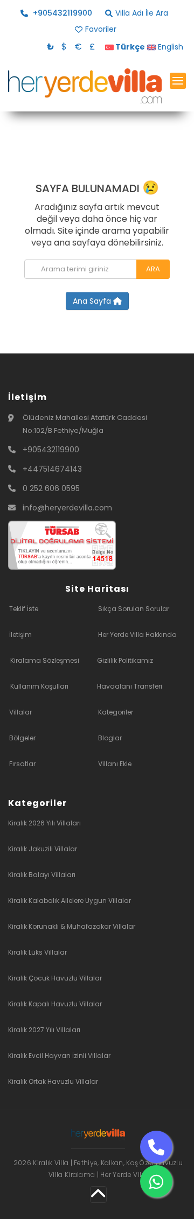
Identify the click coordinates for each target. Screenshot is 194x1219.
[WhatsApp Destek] (156, 1181)
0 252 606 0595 (51, 488)
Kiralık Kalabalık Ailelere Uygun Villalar (69, 900)
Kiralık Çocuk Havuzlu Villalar (55, 978)
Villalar (20, 712)
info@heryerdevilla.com (67, 507)
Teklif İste (23, 608)
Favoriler (100, 29)
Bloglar (110, 737)
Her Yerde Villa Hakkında (137, 634)
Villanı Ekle (114, 763)
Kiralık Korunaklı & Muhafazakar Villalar (71, 926)
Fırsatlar (22, 763)
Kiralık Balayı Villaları (41, 874)
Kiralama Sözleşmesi (44, 660)
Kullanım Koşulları (39, 686)
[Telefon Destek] (156, 1147)
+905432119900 (51, 449)
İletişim (20, 634)
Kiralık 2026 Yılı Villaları (44, 823)
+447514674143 (52, 469)
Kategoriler (115, 712)
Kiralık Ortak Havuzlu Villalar (53, 1081)
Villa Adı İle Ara (141, 13)
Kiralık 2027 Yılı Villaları (44, 1029)
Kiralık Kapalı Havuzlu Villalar (55, 1003)
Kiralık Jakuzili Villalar (42, 848)
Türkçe (129, 46)
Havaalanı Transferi (129, 686)
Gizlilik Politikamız (125, 660)
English (169, 46)
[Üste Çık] (98, 1194)
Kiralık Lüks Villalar (37, 952)
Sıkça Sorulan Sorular (133, 608)
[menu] (178, 81)
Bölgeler (22, 737)
